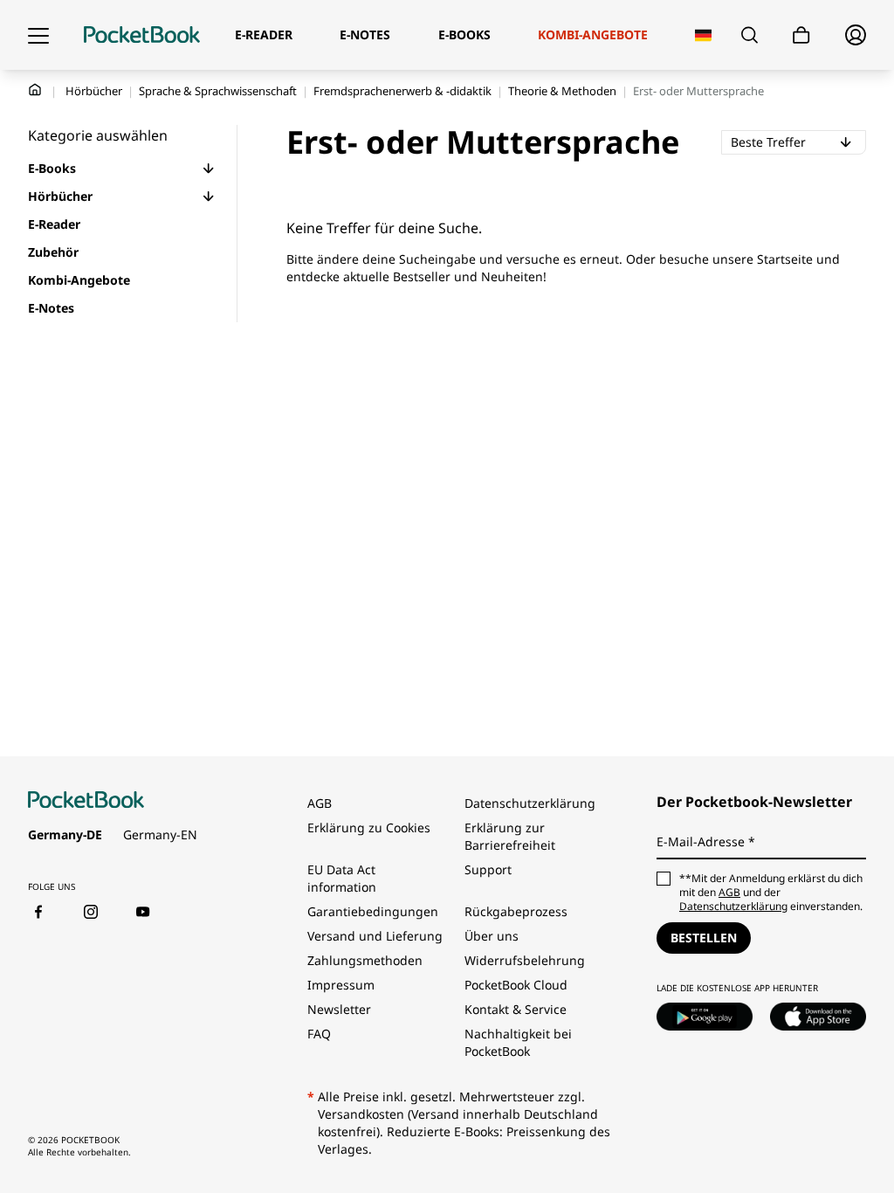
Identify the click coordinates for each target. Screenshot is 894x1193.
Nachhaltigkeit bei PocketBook (518, 1042)
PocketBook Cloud (515, 984)
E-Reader (54, 224)
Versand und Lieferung (375, 936)
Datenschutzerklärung (529, 803)
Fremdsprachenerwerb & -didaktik (402, 91)
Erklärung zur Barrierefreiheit (509, 836)
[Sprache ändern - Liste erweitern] (703, 35)
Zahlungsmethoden (365, 960)
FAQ (319, 1033)
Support (488, 869)
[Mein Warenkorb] (801, 35)
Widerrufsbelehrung (524, 960)
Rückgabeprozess (515, 911)
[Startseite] (142, 35)
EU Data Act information (341, 878)
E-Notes (51, 308)
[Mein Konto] (855, 34)
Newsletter (339, 1009)
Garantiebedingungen (372, 911)
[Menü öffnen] (38, 35)
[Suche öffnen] (749, 35)
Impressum (341, 984)
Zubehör (53, 252)
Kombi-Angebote (79, 280)
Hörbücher (93, 91)
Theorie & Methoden (562, 91)
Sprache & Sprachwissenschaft (218, 91)
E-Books (52, 168)
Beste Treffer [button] (798, 141)
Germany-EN (160, 834)
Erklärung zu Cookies (370, 827)
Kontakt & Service (515, 1009)
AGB (319, 803)
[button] (208, 168)
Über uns (491, 936)
